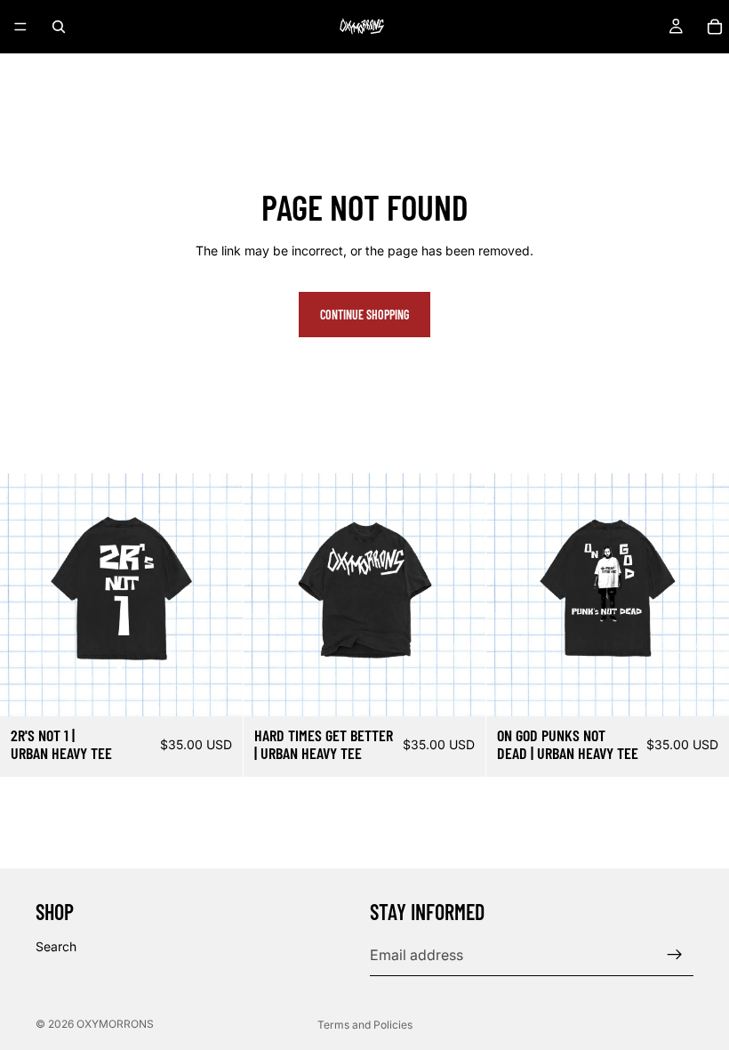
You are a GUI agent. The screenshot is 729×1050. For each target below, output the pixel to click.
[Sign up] (674, 954)
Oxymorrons (115, 1023)
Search (56, 946)
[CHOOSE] (215, 689)
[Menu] (20, 26)
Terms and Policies (365, 1024)
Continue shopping (364, 314)
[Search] (58, 26)
